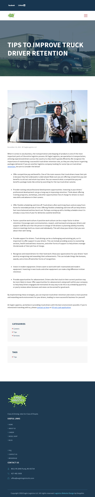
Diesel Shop (13, 436)
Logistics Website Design (64, 493)
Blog (11, 440)
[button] (85, 15)
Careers (16, 328)
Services (16, 335)
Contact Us (13, 454)
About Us (12, 428)
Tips (15, 332)
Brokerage (13, 458)
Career (11, 432)
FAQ (10, 450)
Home (11, 424)
